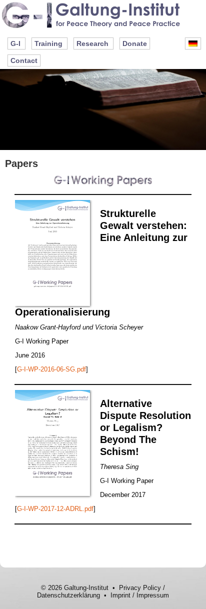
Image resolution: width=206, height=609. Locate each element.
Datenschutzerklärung (68, 595)
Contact (24, 60)
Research (92, 44)
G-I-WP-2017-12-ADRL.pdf (55, 508)
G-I (15, 44)
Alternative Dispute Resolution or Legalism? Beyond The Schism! (145, 427)
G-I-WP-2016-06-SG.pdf (51, 369)
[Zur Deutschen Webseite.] (193, 43)
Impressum (152, 595)
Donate (134, 44)
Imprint (120, 595)
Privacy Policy (140, 588)
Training (48, 44)
